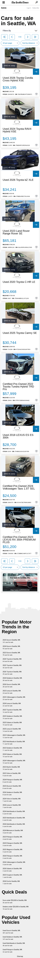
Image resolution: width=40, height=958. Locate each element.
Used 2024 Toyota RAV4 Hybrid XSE (17, 130)
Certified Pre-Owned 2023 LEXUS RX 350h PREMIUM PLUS (19, 540)
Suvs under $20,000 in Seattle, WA (15, 901)
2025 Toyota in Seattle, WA (12, 666)
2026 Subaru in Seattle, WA (12, 870)
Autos (3, 7)
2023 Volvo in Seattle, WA (12, 774)
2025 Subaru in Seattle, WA (12, 724)
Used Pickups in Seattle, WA (12, 951)
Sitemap (20, 956)
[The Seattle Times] (20, 2)
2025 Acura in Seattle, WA (12, 787)
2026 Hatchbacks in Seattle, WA (14, 825)
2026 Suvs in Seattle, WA (11, 686)
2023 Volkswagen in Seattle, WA (14, 736)
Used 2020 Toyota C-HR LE (19, 282)
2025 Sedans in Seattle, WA (12, 717)
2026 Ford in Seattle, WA (11, 882)
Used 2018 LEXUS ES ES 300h (18, 436)
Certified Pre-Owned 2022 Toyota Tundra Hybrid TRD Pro (18, 387)
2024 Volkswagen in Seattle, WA (14, 762)
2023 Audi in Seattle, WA (11, 768)
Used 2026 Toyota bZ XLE (18, 180)
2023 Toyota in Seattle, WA (12, 711)
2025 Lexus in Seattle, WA (12, 730)
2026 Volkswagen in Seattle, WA (14, 863)
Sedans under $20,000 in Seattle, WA (16, 908)
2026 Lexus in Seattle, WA (12, 806)
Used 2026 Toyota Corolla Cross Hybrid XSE (18, 79)
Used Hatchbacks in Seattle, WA (14, 944)
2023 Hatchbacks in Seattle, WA (14, 743)
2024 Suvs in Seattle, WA (11, 647)
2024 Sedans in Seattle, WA (12, 679)
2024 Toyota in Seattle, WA (12, 660)
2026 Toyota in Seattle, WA (12, 673)
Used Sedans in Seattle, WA (12, 938)
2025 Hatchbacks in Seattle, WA (14, 819)
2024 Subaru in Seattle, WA (12, 755)
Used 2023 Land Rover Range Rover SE (16, 232)
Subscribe (35, 8)
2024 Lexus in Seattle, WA (12, 705)
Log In (29, 8)
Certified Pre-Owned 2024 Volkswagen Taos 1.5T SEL (19, 487)
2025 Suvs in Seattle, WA (11, 641)
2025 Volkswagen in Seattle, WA (14, 698)
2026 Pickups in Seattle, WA (12, 857)
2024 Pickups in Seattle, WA (12, 781)
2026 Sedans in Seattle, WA (12, 793)
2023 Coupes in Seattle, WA (12, 876)
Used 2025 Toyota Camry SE (20, 333)
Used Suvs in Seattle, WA (11, 932)
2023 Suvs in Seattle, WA (11, 654)
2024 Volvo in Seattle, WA (12, 800)
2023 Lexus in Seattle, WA (12, 692)
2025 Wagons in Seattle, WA (12, 851)
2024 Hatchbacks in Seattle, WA (14, 813)
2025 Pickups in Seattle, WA (12, 844)
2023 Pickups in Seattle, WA (12, 838)
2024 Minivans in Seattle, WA (13, 832)
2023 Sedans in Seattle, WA (12, 749)
